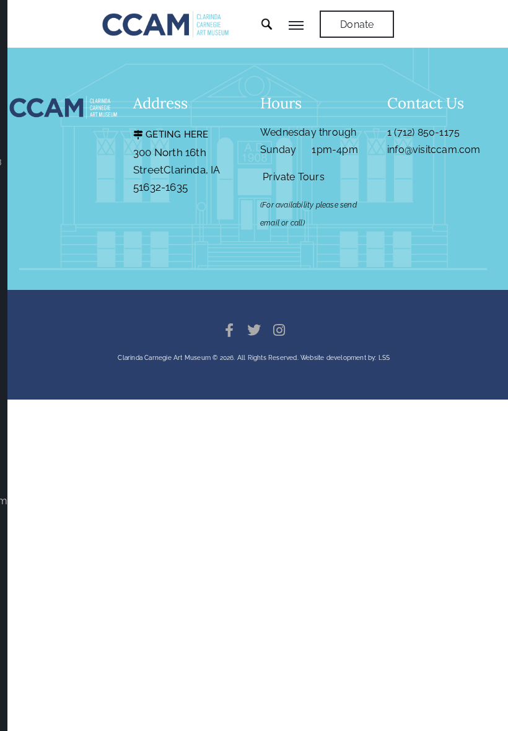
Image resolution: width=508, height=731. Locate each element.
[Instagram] (279, 330)
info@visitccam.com (434, 149)
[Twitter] (254, 330)
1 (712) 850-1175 (423, 132)
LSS (384, 357)
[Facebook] (229, 330)
